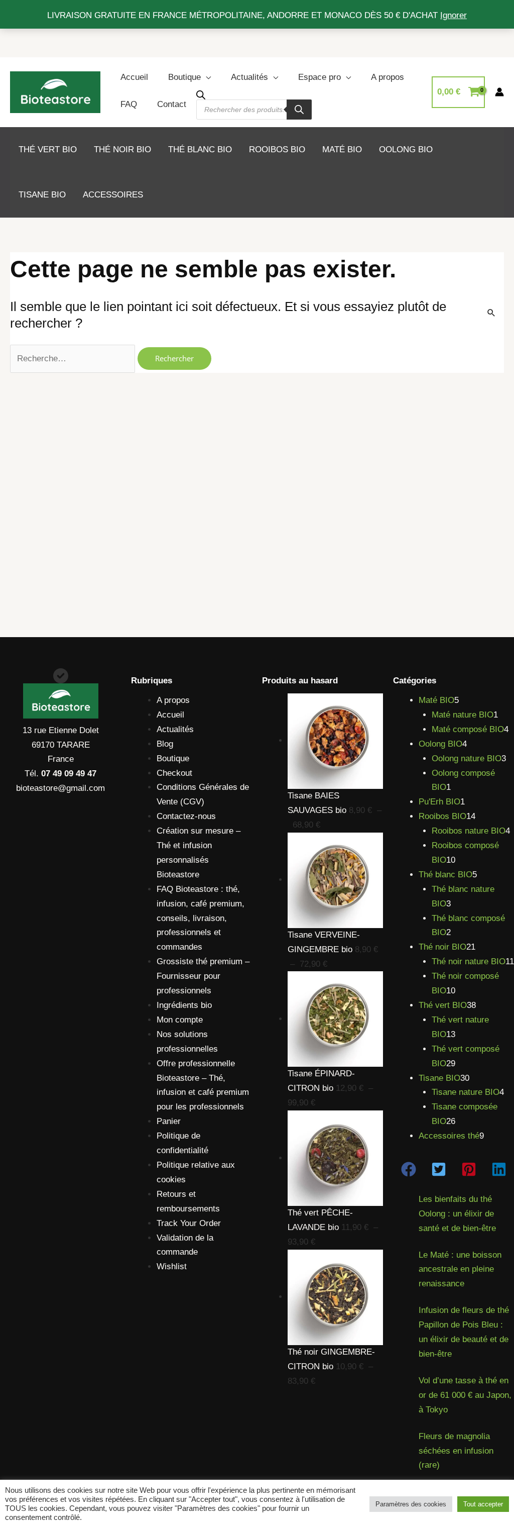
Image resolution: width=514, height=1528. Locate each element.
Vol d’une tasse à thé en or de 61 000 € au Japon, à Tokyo (465, 1395)
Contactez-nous (186, 816)
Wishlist (172, 1266)
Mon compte (180, 1020)
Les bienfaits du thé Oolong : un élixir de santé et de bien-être (457, 1213)
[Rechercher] (299, 109)
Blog (165, 744)
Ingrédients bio (184, 1005)
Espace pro (319, 77)
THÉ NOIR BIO (122, 149)
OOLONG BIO (406, 149)
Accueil (134, 77)
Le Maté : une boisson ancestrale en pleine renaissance (460, 1269)
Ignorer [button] (453, 15)
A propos (387, 77)
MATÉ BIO (342, 149)
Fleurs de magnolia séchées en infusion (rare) (456, 1451)
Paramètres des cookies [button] (410, 1504)
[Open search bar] (200, 94)
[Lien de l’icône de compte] (499, 91)
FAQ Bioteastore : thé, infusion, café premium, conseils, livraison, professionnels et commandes (200, 918)
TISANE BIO (42, 194)
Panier (169, 1121)
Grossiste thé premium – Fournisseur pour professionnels (203, 976)
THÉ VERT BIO (48, 149)
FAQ (128, 104)
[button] (408, 1169)
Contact (171, 104)
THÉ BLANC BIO (200, 149)
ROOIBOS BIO (277, 149)
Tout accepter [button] (483, 1504)
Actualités (249, 77)
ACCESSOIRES (113, 194)
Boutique (184, 77)
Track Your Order (189, 1223)
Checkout (174, 773)
